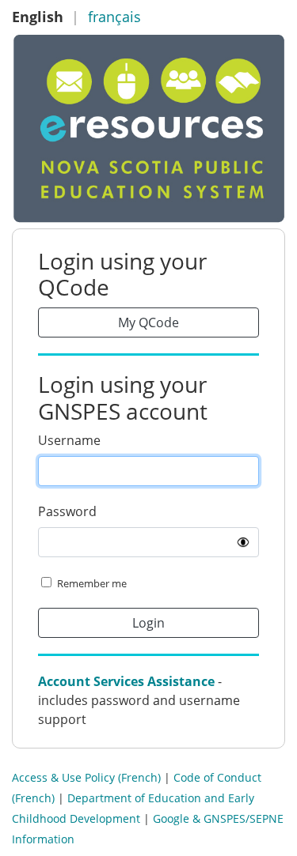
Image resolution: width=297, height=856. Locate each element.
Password (67, 511)
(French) (139, 777)
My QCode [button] (148, 322)
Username (69, 440)
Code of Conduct (217, 777)
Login (148, 623)
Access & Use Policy (63, 777)
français (114, 16)
